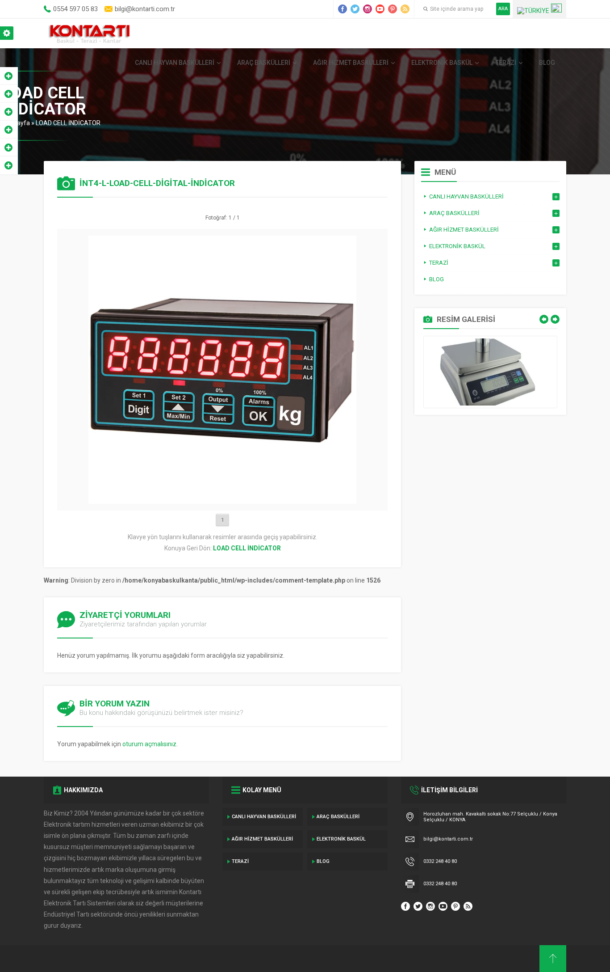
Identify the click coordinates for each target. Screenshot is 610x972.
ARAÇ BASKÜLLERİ (263, 62)
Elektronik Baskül (441, 62)
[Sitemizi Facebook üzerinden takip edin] (342, 8)
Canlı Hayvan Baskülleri (174, 62)
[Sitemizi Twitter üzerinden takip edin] (355, 8)
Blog (547, 62)
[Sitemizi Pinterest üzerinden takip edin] (392, 8)
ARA (503, 9)
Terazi (505, 62)
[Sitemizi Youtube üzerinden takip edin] (380, 8)
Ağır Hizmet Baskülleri (351, 62)
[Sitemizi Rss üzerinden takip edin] (405, 8)
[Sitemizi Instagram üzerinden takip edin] (367, 8)
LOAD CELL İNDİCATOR (68, 123)
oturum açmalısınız (149, 744)
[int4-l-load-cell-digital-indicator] (222, 500)
